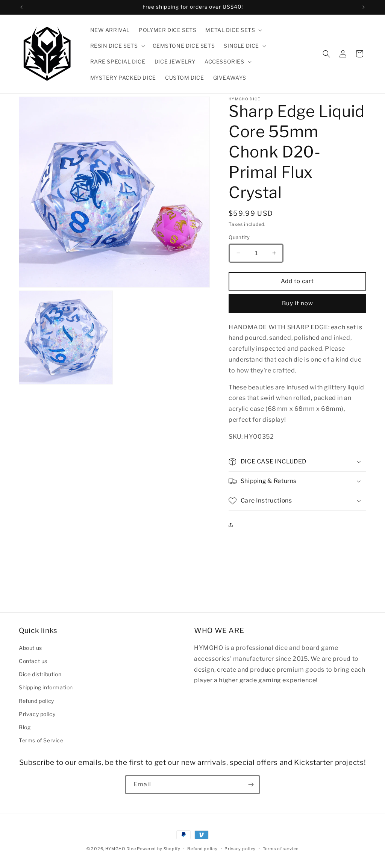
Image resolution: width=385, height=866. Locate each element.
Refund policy (36, 701)
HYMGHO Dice (121, 848)
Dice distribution (40, 674)
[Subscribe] (251, 784)
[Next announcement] (363, 7)
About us (30, 648)
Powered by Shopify (158, 848)
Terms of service (281, 848)
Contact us (33, 661)
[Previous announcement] (21, 7)
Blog (24, 727)
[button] (233, 30)
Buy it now (297, 303)
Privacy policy (37, 714)
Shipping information (46, 687)
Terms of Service (41, 740)
